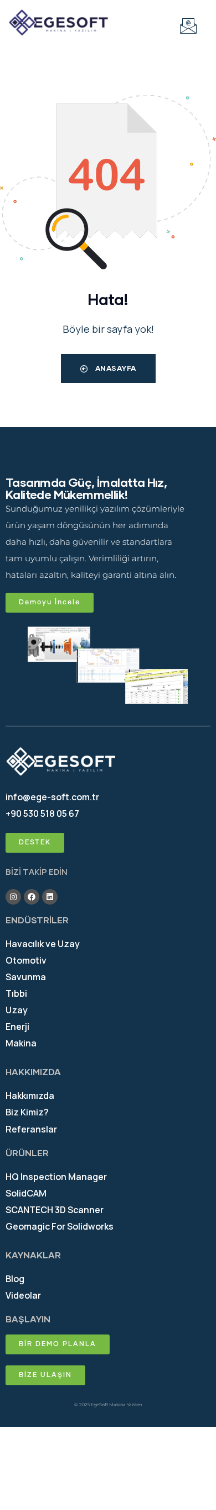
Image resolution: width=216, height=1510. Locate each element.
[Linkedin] (50, 897)
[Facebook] (31, 897)
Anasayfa (114, 368)
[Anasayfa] (58, 23)
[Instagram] (13, 897)
